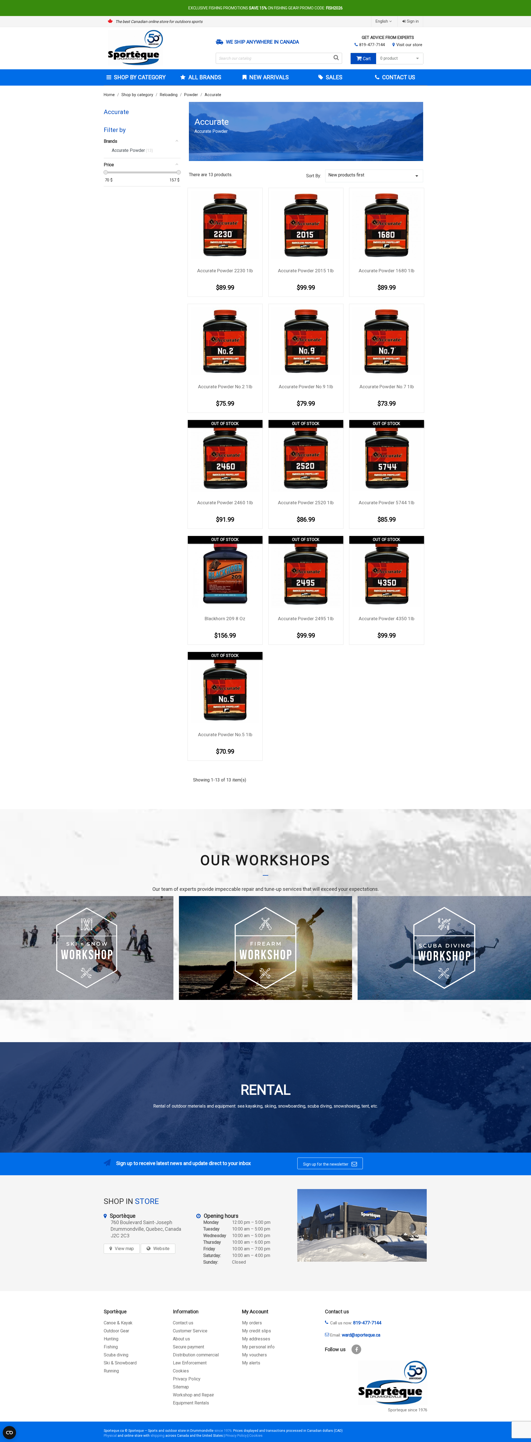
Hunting (111, 1338)
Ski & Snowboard (120, 1363)
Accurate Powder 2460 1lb (225, 502)
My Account (255, 1311)
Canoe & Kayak (118, 1322)
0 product (389, 58)
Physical (110, 1435)
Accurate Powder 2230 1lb (225, 270)
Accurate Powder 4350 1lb (386, 618)
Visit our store (409, 44)
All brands (204, 77)
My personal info (258, 1346)
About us (181, 1338)
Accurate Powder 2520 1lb (306, 502)
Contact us (183, 1322)
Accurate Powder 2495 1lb (306, 618)
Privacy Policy (187, 1379)
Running (111, 1371)
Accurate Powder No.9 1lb (306, 386)
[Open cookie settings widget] (9, 1432)
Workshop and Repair (193, 1395)
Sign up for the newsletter (330, 1164)
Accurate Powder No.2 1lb (225, 386)
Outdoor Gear (116, 1330)
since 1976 (222, 1430)
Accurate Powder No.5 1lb (225, 734)
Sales (333, 77)
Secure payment (188, 1346)
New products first (374, 175)
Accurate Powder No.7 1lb (387, 386)
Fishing (111, 1346)
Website (161, 1248)
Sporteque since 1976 (407, 1410)
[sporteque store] (362, 1225)
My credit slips (256, 1330)
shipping (157, 1435)
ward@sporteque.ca (361, 1335)
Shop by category (140, 77)
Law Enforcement (190, 1363)
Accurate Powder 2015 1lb (306, 270)
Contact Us (398, 77)
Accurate (116, 112)
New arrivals (268, 77)
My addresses (256, 1338)
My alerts (251, 1363)
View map (124, 1248)
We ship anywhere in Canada (262, 41)
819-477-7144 (372, 44)
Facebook (356, 1349)
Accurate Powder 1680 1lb (386, 270)
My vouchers (254, 1355)
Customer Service (190, 1330)
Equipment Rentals (191, 1403)
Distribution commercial (196, 1355)
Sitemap (181, 1387)
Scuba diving (116, 1355)
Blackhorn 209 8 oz (225, 618)
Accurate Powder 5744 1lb (386, 502)
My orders (252, 1322)
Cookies (181, 1371)
